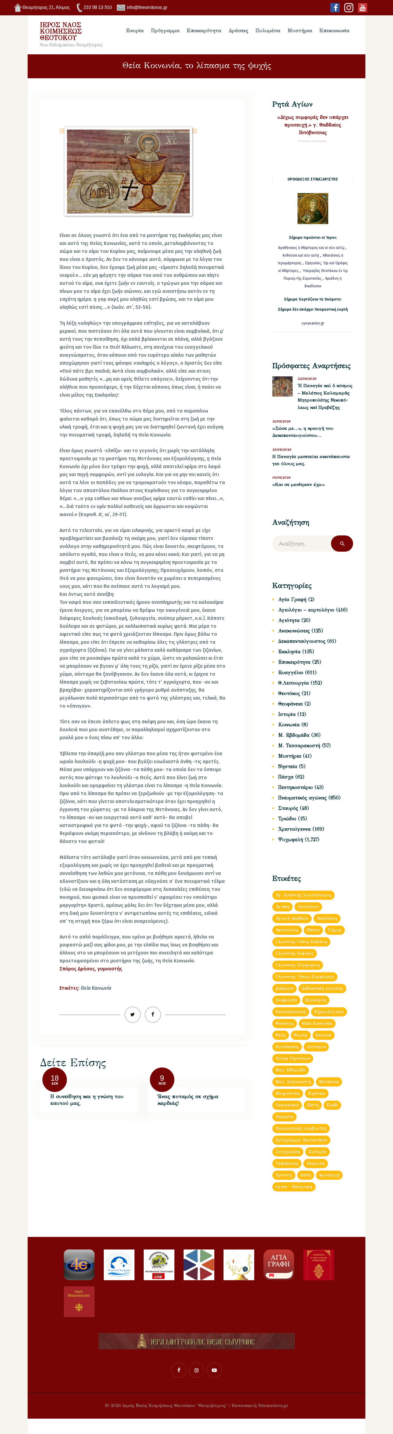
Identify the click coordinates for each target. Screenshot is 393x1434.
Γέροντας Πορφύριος (297, 965)
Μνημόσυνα (287, 1093)
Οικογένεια (287, 1105)
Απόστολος (287, 930)
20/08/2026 (281, 450)
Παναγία (284, 1116)
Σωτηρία (317, 1151)
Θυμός (300, 1035)
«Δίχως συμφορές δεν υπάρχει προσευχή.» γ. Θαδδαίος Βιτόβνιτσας (312, 124)
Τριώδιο (287, 819)
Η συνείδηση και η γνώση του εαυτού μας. (86, 1099)
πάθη (305, 1175)
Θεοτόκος (289, 693)
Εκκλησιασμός (290, 1011)
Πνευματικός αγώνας (302, 798)
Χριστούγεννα (294, 829)
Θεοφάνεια (290, 704)
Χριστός (283, 1175)
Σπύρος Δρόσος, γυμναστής (91, 969)
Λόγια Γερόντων (292, 1058)
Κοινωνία (289, 725)
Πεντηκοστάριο (295, 787)
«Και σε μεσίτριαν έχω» (298, 484)
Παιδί (332, 1105)
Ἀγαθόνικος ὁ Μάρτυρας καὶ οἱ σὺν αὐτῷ (311, 248)
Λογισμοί (316, 1046)
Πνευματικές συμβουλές (301, 1128)
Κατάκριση (287, 1046)
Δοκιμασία (286, 1000)
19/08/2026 (281, 478)
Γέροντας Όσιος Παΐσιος (301, 941)
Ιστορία (287, 714)
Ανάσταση (327, 918)
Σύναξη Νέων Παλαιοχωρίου (312, 141)
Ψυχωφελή (290, 839)
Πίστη (313, 1105)
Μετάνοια (329, 1081)
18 (55, 1078)
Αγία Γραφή (292, 599)
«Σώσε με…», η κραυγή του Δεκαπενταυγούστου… (302, 432)
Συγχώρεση (287, 1151)
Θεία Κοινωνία (96, 988)
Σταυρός (288, 808)
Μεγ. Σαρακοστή (293, 1081)
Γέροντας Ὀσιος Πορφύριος (304, 976)
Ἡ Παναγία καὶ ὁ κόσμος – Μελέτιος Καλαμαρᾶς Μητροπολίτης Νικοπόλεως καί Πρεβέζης (325, 396)
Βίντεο (313, 930)
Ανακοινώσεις (294, 631)
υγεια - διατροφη (293, 1186)
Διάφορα (284, 988)
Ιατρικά (324, 1035)
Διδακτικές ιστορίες (322, 988)
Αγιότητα (289, 620)
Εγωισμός (315, 1000)
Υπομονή (315, 1163)
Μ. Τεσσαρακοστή (299, 745)
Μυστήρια (289, 756)
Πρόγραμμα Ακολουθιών (301, 1140)
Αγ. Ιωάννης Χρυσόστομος (303, 895)
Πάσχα (286, 777)
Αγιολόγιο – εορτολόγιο (306, 610)
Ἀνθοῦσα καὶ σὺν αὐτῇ (300, 255)
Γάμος (334, 930)
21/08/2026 (281, 421)
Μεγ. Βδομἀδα (290, 1070)
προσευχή (329, 1175)
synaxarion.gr (313, 323)
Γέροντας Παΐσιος (294, 953)
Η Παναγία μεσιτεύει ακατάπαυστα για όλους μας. (311, 460)
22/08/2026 (307, 379)
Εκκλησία (289, 652)
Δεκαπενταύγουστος (301, 641)
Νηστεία (287, 766)
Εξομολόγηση (329, 1011)
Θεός (280, 1035)
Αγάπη (282, 906)
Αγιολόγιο (308, 906)
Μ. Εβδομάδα (293, 735)
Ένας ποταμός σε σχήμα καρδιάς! (188, 1099)
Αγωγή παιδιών (292, 918)
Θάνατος (284, 1023)
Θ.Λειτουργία (293, 683)
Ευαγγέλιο (290, 672)
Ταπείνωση (286, 1163)
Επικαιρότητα (294, 662)
